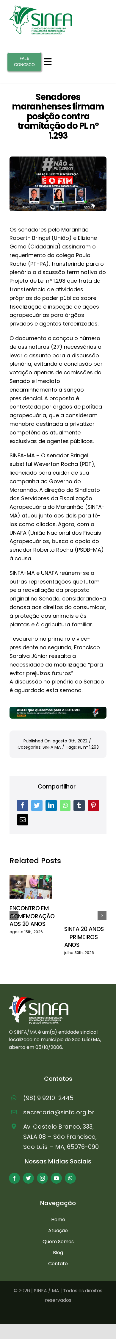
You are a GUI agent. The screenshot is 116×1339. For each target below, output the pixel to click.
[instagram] (42, 1178)
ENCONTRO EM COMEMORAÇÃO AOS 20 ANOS (32, 916)
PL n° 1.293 (88, 747)
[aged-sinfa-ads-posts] (58, 709)
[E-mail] (22, 820)
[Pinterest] (93, 805)
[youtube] (56, 1178)
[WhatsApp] (65, 805)
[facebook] (14, 1178)
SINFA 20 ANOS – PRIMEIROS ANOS (84, 937)
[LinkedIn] (51, 805)
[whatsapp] (70, 1178)
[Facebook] (22, 805)
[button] (14, 915)
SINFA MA (52, 747)
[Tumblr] (79, 805)
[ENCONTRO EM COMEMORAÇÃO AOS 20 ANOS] (31, 887)
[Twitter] (37, 805)
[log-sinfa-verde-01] (41, 8)
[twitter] (28, 1178)
